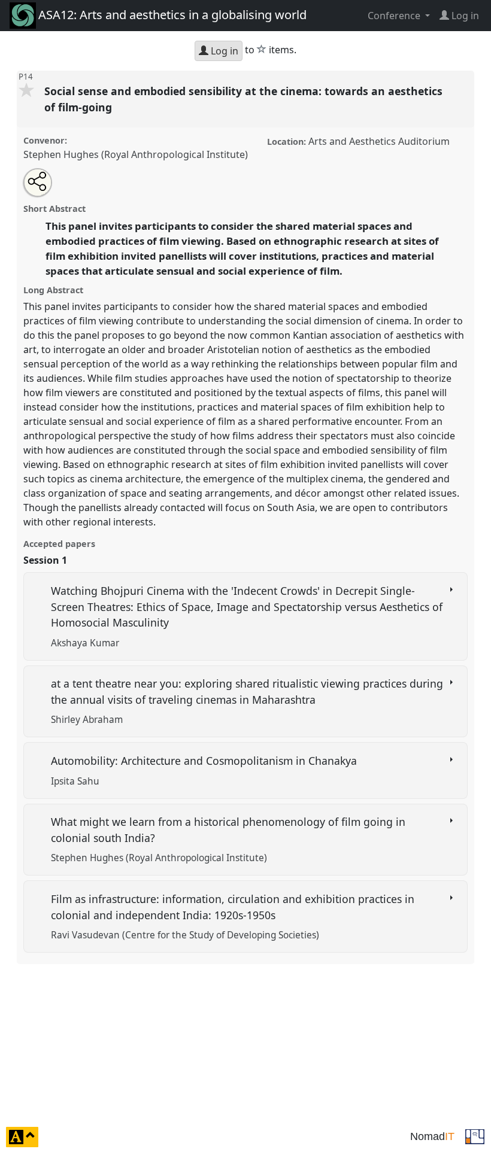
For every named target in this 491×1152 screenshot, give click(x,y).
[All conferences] (474, 1135)
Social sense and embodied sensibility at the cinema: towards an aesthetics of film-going (243, 99)
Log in (223, 50)
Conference (395, 15)
